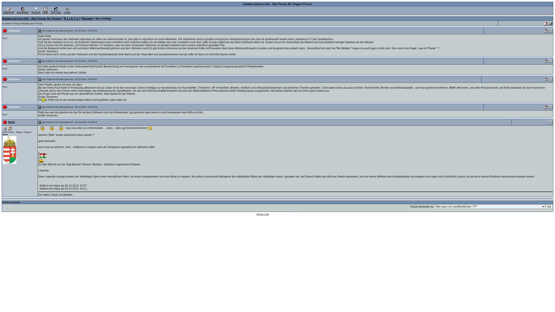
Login (67, 12)
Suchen (35, 12)
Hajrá (11, 122)
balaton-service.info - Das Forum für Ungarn (31, 18)
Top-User (56, 12)
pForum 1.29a (262, 214)
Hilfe (45, 12)
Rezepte (87, 18)
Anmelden (23, 12)
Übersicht (8, 12)
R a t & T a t (72, 18)
